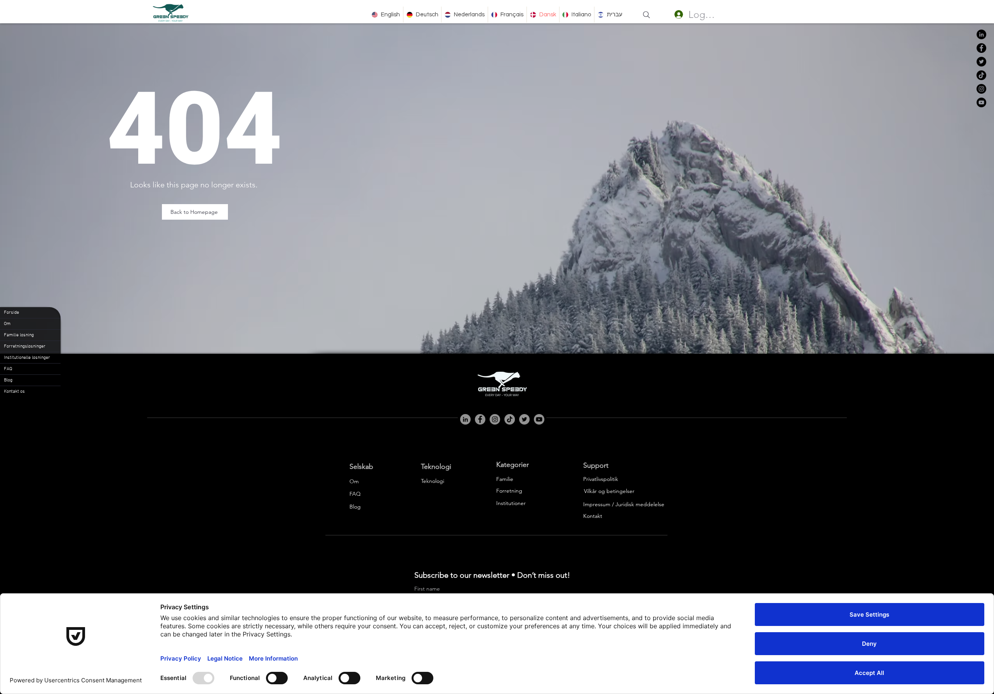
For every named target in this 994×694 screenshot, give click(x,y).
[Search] (646, 15)
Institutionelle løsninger (27, 357)
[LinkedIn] (981, 34)
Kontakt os (14, 391)
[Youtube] (539, 419)
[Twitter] (981, 61)
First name (427, 589)
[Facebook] (981, 48)
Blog (8, 380)
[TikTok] (981, 75)
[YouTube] (981, 102)
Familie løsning (19, 335)
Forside (11, 312)
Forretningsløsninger (24, 346)
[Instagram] (981, 89)
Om (7, 324)
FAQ (8, 369)
